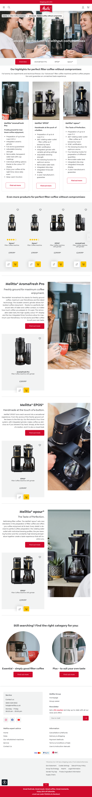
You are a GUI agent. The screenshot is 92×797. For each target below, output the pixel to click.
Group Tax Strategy (52, 769)
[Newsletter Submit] (86, 718)
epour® (70, 62)
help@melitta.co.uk (13, 705)
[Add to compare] (8, 264)
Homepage (53, 698)
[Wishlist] (18, 210)
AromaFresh (80, 243)
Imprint (63, 769)
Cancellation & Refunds (58, 733)
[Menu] (4, 7)
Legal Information (74, 769)
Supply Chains (51, 775)
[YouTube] (18, 719)
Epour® (12, 243)
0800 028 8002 (11, 703)
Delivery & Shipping (57, 736)
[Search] (9, 7)
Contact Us (7, 746)
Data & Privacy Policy (79, 766)
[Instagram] (5, 719)
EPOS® (57, 62)
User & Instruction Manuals (59, 746)
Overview (23, 62)
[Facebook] (12, 719)
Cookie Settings (64, 766)
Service (6, 743)
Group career (54, 701)
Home (5, 733)
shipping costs (67, 762)
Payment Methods (56, 739)
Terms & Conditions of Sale (59, 743)
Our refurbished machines (13, 739)
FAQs (5, 736)
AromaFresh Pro (40, 62)
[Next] (88, 237)
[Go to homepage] (46, 9)
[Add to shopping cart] (15, 264)
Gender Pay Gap (51, 772)
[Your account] (83, 7)
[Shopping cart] (88, 7)
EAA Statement (51, 766)
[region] (46, 237)
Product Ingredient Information (70, 772)
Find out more (15, 185)
